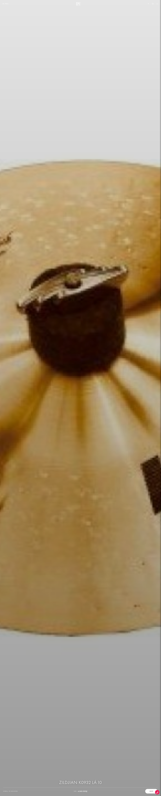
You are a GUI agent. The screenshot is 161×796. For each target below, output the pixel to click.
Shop (151, 791)
